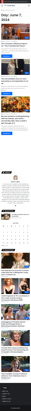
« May (2, 245)
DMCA (4, 396)
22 (23, 239)
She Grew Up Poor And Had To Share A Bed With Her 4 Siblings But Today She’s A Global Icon (15, 272)
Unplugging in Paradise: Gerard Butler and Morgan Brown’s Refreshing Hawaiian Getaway (13, 324)
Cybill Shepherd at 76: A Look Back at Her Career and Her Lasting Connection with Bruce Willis (15, 298)
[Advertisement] (15, 153)
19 (11, 239)
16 (27, 236)
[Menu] (2, 6)
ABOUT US (5, 391)
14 (19, 236)
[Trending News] (10, 5)
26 (11, 243)
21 (19, 239)
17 (3, 239)
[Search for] (29, 6)
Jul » (6, 245)
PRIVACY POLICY (6, 398)
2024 (8, 10)
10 (3, 236)
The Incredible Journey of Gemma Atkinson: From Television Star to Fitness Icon (14, 376)
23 (27, 239)
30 (27, 243)
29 (23, 243)
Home (4, 10)
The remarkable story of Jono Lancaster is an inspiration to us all (14, 81)
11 (7, 236)
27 (15, 243)
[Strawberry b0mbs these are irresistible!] (5, 217)
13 (15, 236)
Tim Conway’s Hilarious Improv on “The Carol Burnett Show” (14, 44)
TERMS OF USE (6, 401)
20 (15, 239)
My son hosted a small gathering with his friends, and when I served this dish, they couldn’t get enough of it (15, 119)
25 (7, 243)
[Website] (16, 206)
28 (19, 243)
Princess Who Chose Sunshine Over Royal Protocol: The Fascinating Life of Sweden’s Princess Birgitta (14, 350)
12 (11, 236)
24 (3, 243)
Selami (4, 41)
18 (7, 239)
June (11, 10)
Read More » (6, 56)
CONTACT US (6, 393)
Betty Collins (15, 182)
